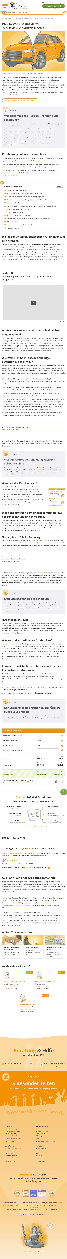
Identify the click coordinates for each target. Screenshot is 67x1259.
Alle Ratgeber (41, 1136)
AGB (24, 1215)
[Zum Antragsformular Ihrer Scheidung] (7, 979)
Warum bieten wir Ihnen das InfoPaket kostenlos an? (32, 826)
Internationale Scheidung (13, 1136)
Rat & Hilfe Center (10, 1161)
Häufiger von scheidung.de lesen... (46, 1141)
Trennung (46, 540)
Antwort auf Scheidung (12, 1133)
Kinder (46, 573)
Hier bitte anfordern (42, 987)
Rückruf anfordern (11, 1153)
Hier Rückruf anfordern (28, 1010)
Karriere (39, 1155)
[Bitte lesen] (9, 8)
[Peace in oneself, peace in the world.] (5, 1077)
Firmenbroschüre (42, 1151)
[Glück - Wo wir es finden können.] (45, 1214)
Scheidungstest (41, 1133)
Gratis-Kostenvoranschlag (21, 782)
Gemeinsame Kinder (12, 750)
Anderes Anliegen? (11, 1141)
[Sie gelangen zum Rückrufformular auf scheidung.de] (22, 1001)
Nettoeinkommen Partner (12, 740)
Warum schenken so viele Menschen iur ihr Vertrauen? (35, 1186)
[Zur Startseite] (19, 4)
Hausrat (40, 247)
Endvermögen (39, 470)
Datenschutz (31, 1215)
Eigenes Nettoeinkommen (12, 735)
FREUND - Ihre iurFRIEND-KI (13, 1148)
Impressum (40, 1215)
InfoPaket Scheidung (42, 1131)
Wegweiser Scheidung (43, 1129)
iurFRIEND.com (41, 1161)
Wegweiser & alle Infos (52, 8)
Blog (38, 1138)
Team (38, 1153)
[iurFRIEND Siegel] (17, 1193)
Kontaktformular (10, 1151)
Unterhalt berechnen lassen (13, 1138)
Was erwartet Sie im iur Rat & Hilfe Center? (25, 867)
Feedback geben (10, 1158)
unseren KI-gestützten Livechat (21, 905)
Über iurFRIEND (41, 1148)
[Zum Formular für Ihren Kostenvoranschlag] (39, 979)
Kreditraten (8, 745)
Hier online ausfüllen (11, 987)
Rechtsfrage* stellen (11, 1155)
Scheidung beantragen (12, 1129)
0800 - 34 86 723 (17, 903)
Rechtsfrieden (41, 1158)
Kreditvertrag (15, 644)
